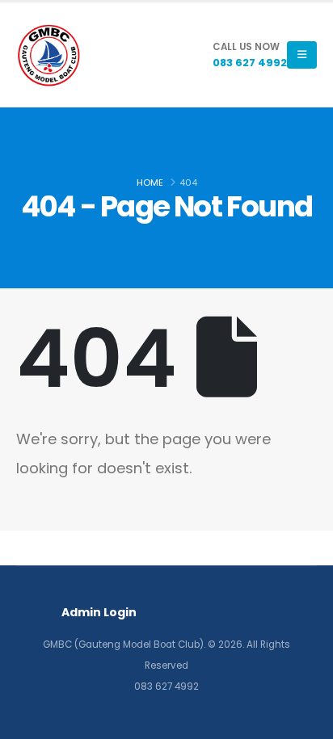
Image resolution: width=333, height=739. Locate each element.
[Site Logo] (48, 55)
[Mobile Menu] (302, 55)
